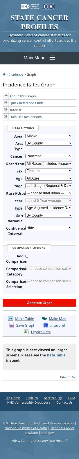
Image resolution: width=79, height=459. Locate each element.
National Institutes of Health (26, 428)
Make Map (57, 318)
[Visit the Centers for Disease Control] (49, 4)
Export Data (41, 332)
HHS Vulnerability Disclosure (28, 402)
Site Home (12, 398)
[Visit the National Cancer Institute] (30, 4)
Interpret (57, 325)
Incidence (16, 74)
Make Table (24, 318)
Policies (32, 398)
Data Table (56, 355)
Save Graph (25, 325)
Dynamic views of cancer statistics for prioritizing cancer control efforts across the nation (39, 40)
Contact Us (64, 402)
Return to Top (68, 377)
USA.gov (47, 433)
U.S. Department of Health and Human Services (38, 423)
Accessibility (53, 398)
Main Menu (34, 57)
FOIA (71, 398)
